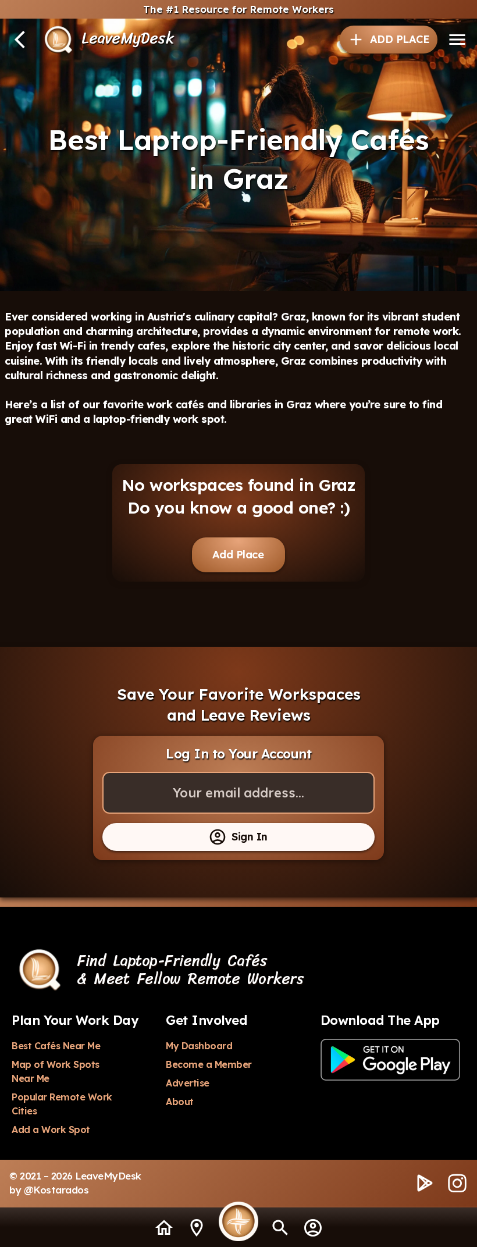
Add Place (238, 554)
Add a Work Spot (51, 1129)
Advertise (187, 1083)
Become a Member (209, 1064)
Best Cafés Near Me (56, 1046)
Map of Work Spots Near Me (57, 1071)
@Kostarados (56, 1190)
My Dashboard (199, 1046)
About (180, 1101)
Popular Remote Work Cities (63, 1104)
